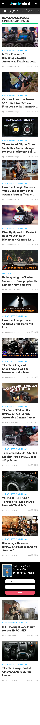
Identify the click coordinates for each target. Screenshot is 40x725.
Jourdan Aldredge (12, 66)
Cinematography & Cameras (14, 50)
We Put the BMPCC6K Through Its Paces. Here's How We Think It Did (18, 501)
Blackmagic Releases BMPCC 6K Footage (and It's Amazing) (19, 546)
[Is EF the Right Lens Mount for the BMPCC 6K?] (20, 610)
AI (8, 11)
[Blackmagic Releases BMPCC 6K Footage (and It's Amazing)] (20, 526)
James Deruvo (11, 465)
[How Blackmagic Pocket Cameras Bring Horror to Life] (20, 303)
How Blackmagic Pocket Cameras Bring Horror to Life (17, 323)
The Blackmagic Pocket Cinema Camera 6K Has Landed (16, 671)
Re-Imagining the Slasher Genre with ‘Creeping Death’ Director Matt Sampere (19, 280)
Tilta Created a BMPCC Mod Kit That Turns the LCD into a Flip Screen (19, 456)
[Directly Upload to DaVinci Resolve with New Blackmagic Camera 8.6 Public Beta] (20, 215)
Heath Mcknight (11, 422)
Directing (20, 11)
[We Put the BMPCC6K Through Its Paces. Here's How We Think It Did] (20, 481)
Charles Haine (10, 635)
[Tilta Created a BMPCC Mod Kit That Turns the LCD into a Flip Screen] (20, 436)
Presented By (10, 289)
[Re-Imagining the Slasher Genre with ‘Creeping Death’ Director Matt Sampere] (20, 260)
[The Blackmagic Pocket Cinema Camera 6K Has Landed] (20, 651)
